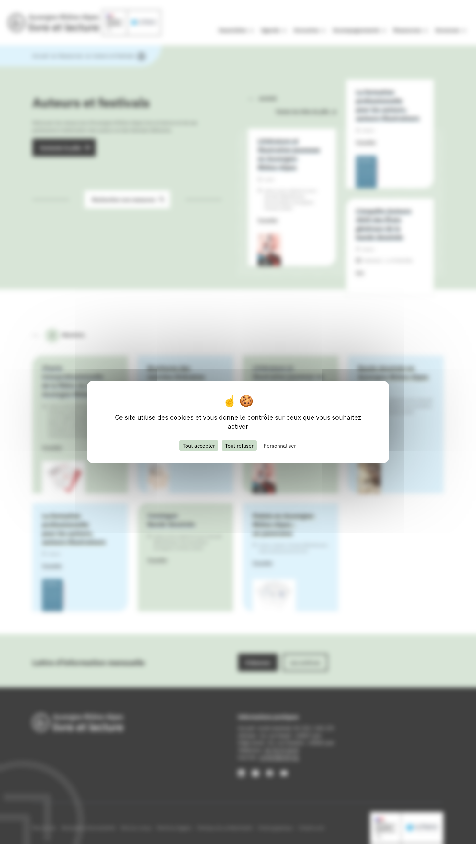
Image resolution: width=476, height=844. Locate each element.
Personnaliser (280, 445)
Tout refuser (239, 445)
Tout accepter (199, 445)
